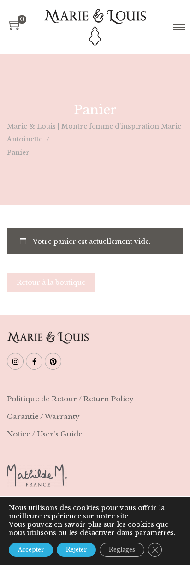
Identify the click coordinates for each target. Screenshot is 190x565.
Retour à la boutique (51, 282)
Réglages (122, 549)
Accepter (31, 549)
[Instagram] (15, 361)
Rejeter (76, 549)
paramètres (154, 533)
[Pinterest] (53, 361)
